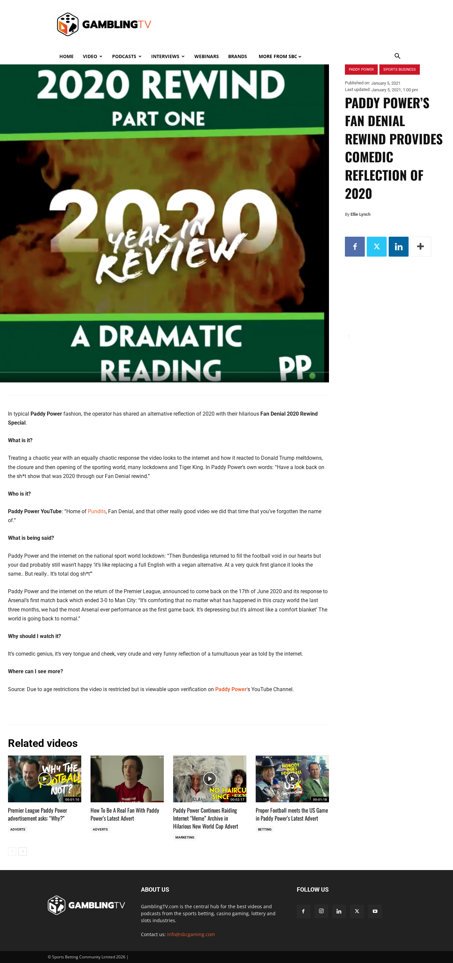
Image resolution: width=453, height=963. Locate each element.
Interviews (165, 56)
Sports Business (399, 69)
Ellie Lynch (360, 214)
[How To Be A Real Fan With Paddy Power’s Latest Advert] (127, 779)
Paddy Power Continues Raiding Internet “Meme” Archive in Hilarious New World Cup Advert (205, 818)
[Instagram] (321, 911)
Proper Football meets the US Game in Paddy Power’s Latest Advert (292, 814)
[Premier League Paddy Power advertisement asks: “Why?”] (44, 779)
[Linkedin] (399, 247)
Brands (237, 56)
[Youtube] (375, 911)
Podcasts (124, 56)
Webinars (206, 56)
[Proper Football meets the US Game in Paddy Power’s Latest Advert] (292, 779)
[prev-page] (12, 851)
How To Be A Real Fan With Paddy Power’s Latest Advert (125, 814)
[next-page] (23, 851)
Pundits (97, 511)
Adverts (17, 829)
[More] (421, 247)
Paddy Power (361, 69)
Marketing (184, 837)
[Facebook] (355, 247)
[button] (398, 57)
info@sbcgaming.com (191, 934)
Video (90, 56)
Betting (265, 829)
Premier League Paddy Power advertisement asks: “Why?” (37, 814)
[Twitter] (377, 247)
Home (66, 56)
